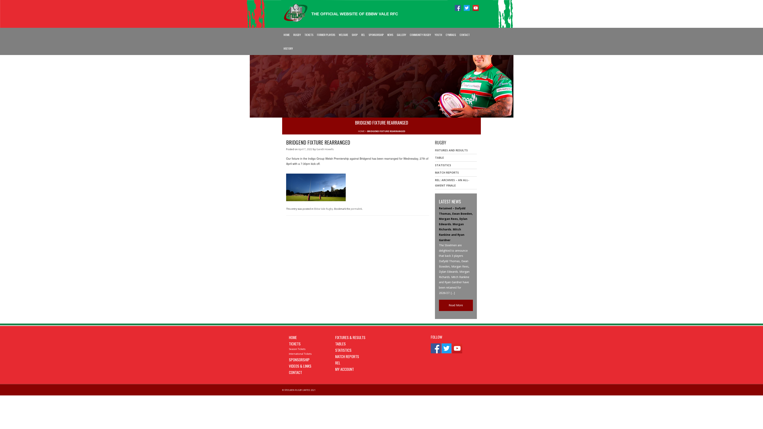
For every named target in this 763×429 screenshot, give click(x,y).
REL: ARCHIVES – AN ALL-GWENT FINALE (452, 182)
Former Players (326, 35)
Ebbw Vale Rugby (323, 209)
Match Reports (447, 172)
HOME (361, 131)
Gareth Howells (325, 149)
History (288, 48)
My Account (344, 369)
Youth (438, 35)
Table (439, 157)
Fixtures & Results (350, 337)
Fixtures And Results (451, 150)
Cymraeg (451, 35)
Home (287, 35)
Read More (456, 305)
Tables (340, 343)
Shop (355, 35)
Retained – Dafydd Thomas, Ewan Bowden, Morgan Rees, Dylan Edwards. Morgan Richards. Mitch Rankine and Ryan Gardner (456, 224)
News (390, 35)
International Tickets (300, 354)
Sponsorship (376, 35)
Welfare (343, 35)
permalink (356, 209)
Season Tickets (297, 349)
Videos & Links (300, 365)
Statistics (443, 165)
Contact (465, 35)
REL (363, 35)
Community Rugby (420, 35)
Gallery (401, 35)
